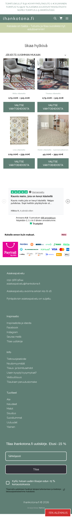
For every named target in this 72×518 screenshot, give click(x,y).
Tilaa (36, 469)
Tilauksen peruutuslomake (22, 381)
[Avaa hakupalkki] (55, 18)
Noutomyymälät (16, 363)
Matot (10, 408)
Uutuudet (12, 422)
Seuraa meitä (14, 336)
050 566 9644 (15, 280)
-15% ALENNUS (58, 512)
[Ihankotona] (18, 18)
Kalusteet (12, 404)
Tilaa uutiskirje (15, 341)
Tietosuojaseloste (16, 358)
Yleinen (11, 426)
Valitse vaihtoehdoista (19, 107)
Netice (42, 507)
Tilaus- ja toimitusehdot (20, 368)
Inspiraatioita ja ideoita (19, 323)
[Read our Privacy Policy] (64, 490)
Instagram (12, 332)
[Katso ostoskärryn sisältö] (61, 18)
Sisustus (11, 413)
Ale (8, 399)
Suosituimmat (14, 417)
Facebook (12, 327)
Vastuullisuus (14, 377)
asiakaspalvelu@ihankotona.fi (23, 283)
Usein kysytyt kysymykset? (22, 372)
